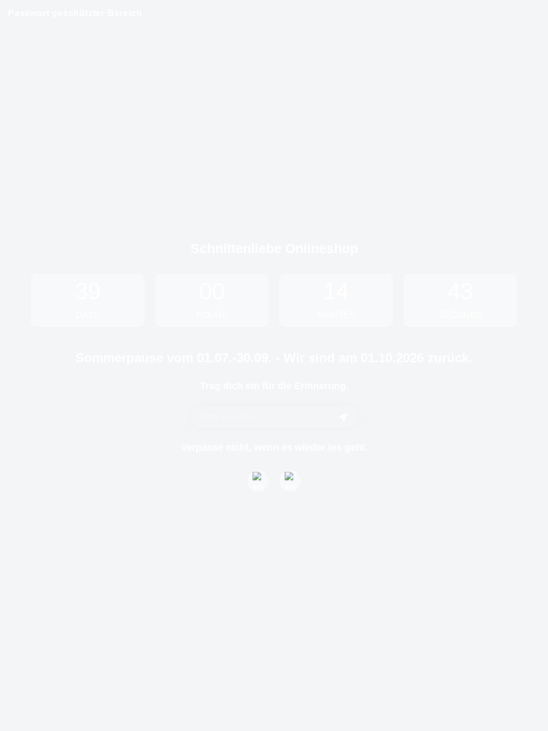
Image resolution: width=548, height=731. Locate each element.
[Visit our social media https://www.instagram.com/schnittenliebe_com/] (290, 481)
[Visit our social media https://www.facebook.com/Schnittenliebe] (258, 481)
